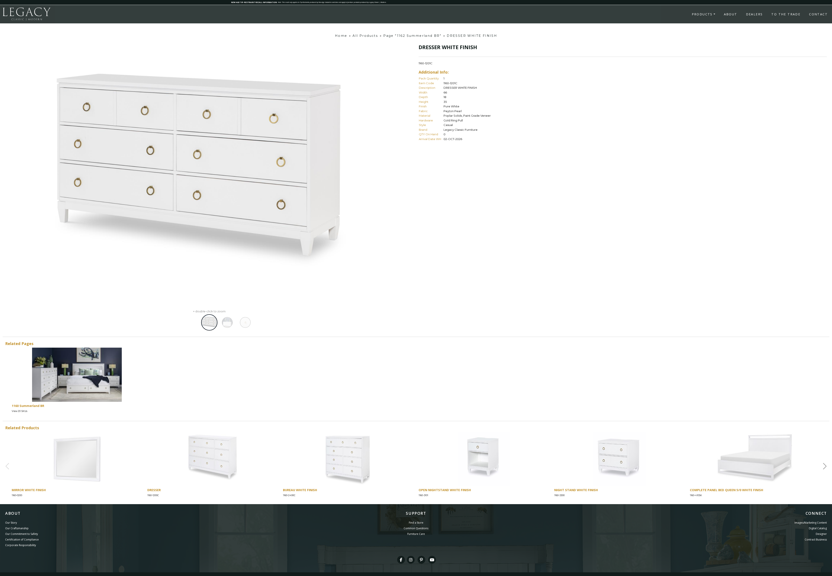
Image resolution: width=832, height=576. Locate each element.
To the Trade (785, 14)
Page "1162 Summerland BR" (412, 36)
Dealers (754, 14)
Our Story (11, 522)
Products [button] (702, 14)
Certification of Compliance (22, 539)
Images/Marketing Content (811, 522)
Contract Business (816, 539)
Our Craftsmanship (17, 528)
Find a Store (416, 522)
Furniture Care (416, 534)
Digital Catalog (818, 528)
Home (341, 36)
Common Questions (416, 528)
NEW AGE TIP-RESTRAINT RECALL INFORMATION (254, 2)
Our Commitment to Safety (21, 534)
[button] (825, 466)
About (730, 14)
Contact (818, 14)
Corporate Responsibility (20, 545)
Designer (821, 534)
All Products (365, 36)
